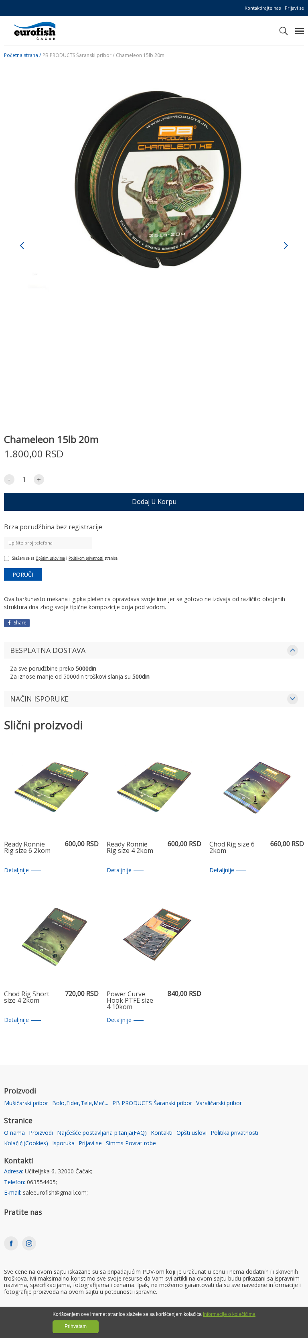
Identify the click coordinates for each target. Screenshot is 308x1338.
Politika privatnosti (234, 1133)
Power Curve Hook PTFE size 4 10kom (130, 1001)
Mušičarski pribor (26, 1103)
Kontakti (161, 1133)
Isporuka (63, 1143)
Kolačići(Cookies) (26, 1143)
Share (19, 622)
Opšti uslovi (191, 1133)
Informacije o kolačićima (229, 1314)
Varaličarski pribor (219, 1103)
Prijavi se (294, 7)
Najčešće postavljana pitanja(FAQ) (102, 1133)
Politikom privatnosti (86, 558)
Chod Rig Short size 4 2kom (26, 998)
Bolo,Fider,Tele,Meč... (80, 1103)
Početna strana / (22, 55)
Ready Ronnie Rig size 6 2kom (27, 848)
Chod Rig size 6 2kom (232, 848)
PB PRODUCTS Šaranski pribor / (78, 55)
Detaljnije (16, 870)
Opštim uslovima (50, 558)
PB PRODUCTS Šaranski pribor (152, 1103)
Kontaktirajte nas (263, 7)
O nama (14, 1133)
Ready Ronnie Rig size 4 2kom (130, 848)
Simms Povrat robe (131, 1143)
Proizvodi (41, 1133)
